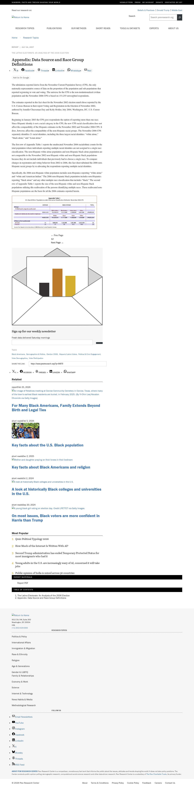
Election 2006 (52, 354)
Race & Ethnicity (20, 654)
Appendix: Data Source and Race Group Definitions (41, 598)
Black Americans (18, 354)
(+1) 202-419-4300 (20, 628)
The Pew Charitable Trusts (156, 774)
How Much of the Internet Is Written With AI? (41, 546)
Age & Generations (21, 666)
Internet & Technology (22, 693)
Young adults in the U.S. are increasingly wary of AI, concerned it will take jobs (57, 564)
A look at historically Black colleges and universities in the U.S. (56, 491)
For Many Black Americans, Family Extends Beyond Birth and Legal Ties (56, 407)
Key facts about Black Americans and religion (51, 467)
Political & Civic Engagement (89, 354)
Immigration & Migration (23, 648)
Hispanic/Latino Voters (68, 354)
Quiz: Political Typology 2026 (32, 539)
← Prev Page (57, 235)
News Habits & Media (22, 699)
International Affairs (21, 642)
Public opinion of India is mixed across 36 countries (44, 573)
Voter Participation (36, 358)
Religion (16, 660)
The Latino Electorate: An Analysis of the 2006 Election (40, 53)
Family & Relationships (23, 675)
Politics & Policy (19, 636)
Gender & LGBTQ (20, 672)
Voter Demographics (20, 358)
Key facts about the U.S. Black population (47, 445)
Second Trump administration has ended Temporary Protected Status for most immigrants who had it (57, 554)
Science (15, 687)
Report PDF (22, 583)
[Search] (179, 17)
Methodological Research (24, 705)
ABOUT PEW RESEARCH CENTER (25, 771)
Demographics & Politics (35, 354)
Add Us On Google (21, 77)
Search (132, 16)
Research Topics (25, 28)
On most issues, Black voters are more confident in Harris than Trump (56, 517)
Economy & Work (20, 681)
